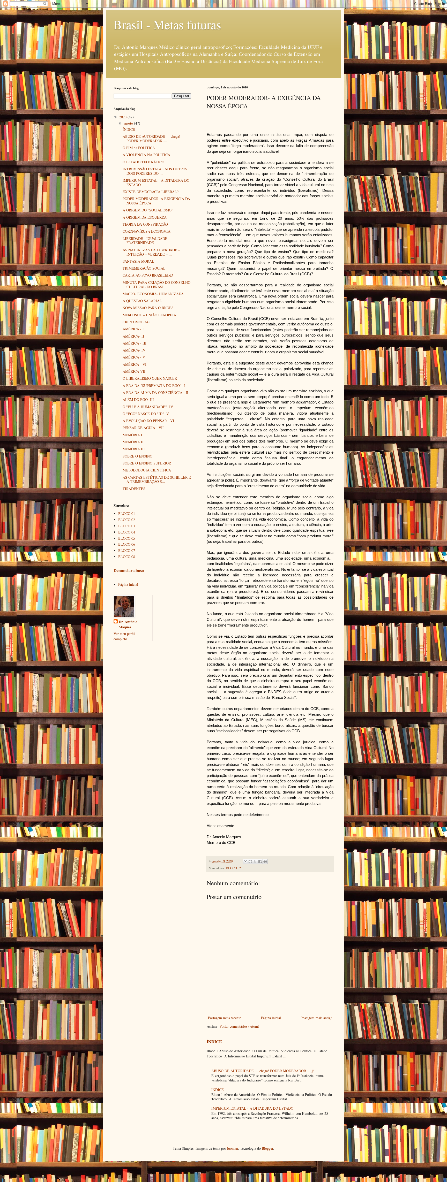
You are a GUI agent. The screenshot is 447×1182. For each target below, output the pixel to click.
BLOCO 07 (126, 550)
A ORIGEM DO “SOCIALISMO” (148, 210)
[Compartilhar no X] (255, 861)
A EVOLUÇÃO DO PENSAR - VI (148, 420)
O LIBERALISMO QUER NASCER (150, 378)
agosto (129, 123)
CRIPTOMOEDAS (137, 321)
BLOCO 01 (126, 513)
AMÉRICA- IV (134, 350)
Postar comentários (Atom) (239, 1026)
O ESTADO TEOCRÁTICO (143, 161)
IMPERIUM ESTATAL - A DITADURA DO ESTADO (252, 1108)
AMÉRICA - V (134, 357)
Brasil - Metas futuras (167, 24)
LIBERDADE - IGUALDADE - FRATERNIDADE (146, 240)
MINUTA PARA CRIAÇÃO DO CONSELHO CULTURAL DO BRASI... (156, 284)
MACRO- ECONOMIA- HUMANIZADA (153, 293)
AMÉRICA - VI (134, 364)
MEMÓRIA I (132, 434)
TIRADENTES (134, 488)
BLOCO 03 (126, 525)
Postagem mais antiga (316, 1017)
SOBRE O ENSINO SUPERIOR (147, 463)
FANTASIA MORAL (138, 261)
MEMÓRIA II (133, 441)
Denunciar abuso (129, 570)
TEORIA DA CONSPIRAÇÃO (145, 224)
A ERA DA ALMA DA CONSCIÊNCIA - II (155, 392)
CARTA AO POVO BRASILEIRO (148, 275)
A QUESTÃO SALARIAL (142, 300)
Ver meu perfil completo (124, 636)
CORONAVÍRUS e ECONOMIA (146, 231)
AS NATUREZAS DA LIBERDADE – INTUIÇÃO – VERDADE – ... (151, 252)
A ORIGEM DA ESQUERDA (145, 217)
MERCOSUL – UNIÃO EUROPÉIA (149, 314)
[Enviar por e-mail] (245, 861)
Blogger (267, 1148)
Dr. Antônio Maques (128, 624)
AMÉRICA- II (133, 336)
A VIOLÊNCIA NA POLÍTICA (146, 154)
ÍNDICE (214, 1042)
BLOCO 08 (126, 556)
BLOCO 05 (126, 538)
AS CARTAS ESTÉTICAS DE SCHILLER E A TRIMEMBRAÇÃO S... (157, 479)
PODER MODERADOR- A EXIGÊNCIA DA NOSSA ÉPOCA (156, 200)
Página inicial (271, 1017)
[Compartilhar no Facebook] (260, 861)
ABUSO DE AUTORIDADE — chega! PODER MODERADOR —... (151, 138)
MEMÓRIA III (134, 448)
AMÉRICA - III (134, 343)
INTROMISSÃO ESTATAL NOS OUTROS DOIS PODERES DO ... (155, 171)
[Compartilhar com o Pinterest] (265, 861)
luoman (232, 1148)
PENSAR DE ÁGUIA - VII (143, 427)
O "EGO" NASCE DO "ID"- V (146, 413)
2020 (123, 117)
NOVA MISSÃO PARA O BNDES (148, 307)
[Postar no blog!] (250, 861)
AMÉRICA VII (134, 371)
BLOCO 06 (126, 544)
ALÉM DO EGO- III (138, 399)
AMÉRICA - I (133, 328)
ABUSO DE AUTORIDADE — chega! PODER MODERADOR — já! (263, 1070)
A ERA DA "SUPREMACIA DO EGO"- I (154, 385)
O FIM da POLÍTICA (139, 147)
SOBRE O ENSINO (137, 456)
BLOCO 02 (233, 868)
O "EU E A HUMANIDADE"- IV (148, 406)
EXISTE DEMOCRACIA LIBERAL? (150, 191)
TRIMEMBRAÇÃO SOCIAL (144, 268)
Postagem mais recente (224, 1017)
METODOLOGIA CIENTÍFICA (147, 470)
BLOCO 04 (126, 532)
